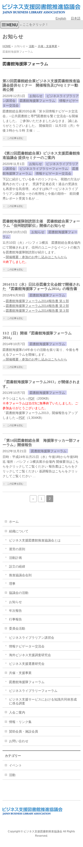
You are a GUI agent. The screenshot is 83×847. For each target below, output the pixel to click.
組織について (18, 531)
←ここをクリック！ (33, 24)
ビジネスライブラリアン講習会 (31, 637)
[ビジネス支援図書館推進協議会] (41, 9)
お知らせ (36, 96)
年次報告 (15, 610)
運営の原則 (17, 549)
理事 (12, 583)
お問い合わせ (18, 741)
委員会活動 (17, 628)
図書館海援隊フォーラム (37, 101)
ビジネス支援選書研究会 (26, 664)
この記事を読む (15, 138)
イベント (15, 765)
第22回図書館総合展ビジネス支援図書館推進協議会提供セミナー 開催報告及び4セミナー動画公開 (41, 85)
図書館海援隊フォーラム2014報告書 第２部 (37, 306)
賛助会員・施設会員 (23, 731)
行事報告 (15, 619)
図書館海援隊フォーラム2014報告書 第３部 (37, 310)
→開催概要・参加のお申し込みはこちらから (35, 359)
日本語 (75, 18)
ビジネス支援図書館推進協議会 (43, 831)
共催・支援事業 (20, 673)
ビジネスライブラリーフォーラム (44, 168)
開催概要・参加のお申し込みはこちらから (36, 257)
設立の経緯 (17, 566)
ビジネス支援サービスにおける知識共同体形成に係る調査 (43, 701)
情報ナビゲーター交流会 (53, 173)
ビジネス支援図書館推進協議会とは (35, 540)
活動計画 (15, 558)
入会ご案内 (17, 712)
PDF (31, 398)
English (61, 18)
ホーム (14, 521)
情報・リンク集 (20, 722)
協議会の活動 (18, 593)
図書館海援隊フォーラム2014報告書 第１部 (37, 301)
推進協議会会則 (20, 575)
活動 (12, 775)
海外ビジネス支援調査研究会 (30, 655)
